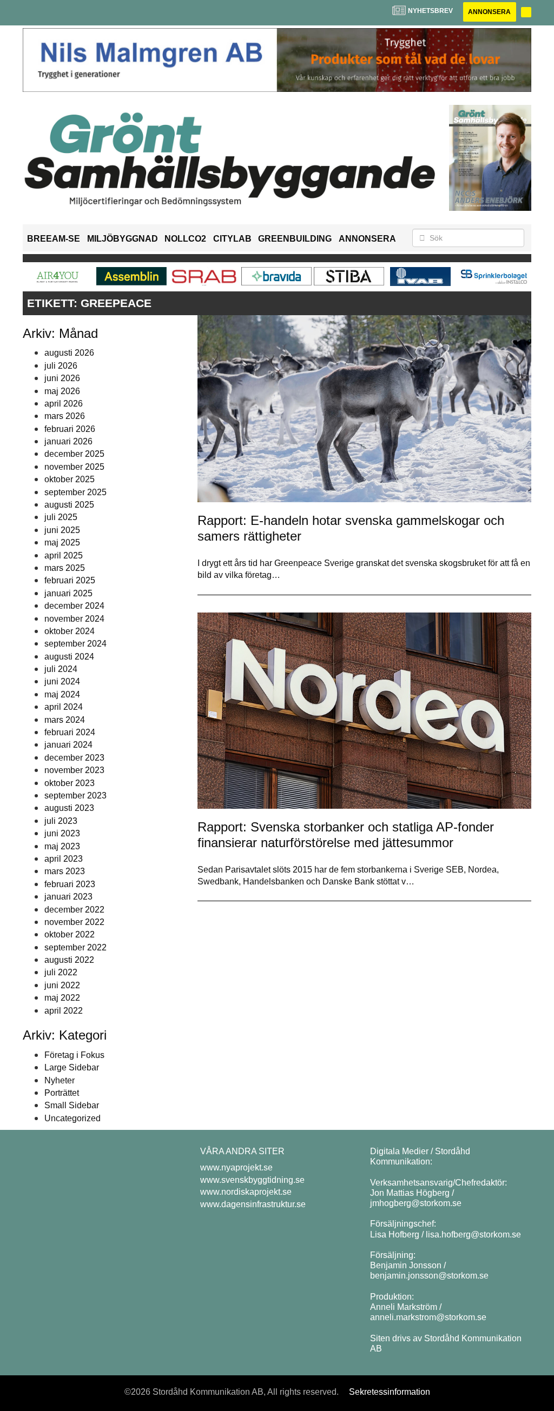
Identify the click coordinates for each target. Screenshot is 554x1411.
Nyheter (59, 1080)
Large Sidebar (71, 1067)
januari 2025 (68, 593)
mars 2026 (64, 416)
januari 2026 (68, 441)
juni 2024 (62, 681)
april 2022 (63, 1010)
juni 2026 (62, 378)
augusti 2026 (69, 352)
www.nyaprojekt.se (236, 1167)
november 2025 (74, 466)
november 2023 (74, 770)
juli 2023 (60, 821)
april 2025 (63, 555)
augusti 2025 (69, 504)
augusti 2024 (69, 656)
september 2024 (75, 643)
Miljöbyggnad (122, 238)
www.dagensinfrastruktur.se (253, 1204)
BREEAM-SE (53, 238)
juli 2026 (60, 365)
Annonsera (489, 12)
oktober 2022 (69, 934)
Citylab (232, 238)
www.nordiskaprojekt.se (246, 1191)
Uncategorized (72, 1118)
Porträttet (61, 1092)
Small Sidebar (71, 1105)
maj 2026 (62, 391)
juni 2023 (62, 833)
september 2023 (75, 795)
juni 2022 (62, 985)
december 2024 (74, 605)
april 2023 (63, 858)
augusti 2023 (69, 808)
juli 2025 (60, 517)
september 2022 (75, 947)
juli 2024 (60, 669)
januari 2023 (68, 896)
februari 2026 (69, 429)
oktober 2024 (69, 631)
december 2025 (74, 453)
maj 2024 (62, 694)
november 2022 (74, 922)
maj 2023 (62, 846)
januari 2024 (68, 744)
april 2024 (63, 706)
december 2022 (74, 909)
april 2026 (63, 403)
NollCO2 (185, 238)
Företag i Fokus (74, 1055)
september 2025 (75, 492)
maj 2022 (62, 997)
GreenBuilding (295, 238)
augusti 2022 (69, 959)
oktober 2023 (69, 783)
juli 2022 (60, 972)
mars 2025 (64, 568)
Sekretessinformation (389, 1391)
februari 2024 (69, 732)
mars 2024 (64, 719)
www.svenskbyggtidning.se (252, 1179)
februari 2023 (69, 884)
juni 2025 (62, 530)
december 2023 (74, 757)
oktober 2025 (69, 479)
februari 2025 (69, 580)
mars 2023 (64, 871)
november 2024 (74, 618)
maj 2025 (62, 542)
